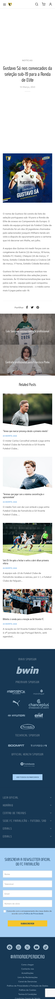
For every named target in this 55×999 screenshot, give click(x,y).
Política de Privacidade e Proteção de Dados (27, 985)
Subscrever (27, 923)
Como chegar (27, 964)
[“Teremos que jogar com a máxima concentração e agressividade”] (27, 473)
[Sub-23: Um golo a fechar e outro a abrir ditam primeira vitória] (27, 539)
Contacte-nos (27, 968)
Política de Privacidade (33, 913)
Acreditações (27, 973)
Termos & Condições (27, 994)
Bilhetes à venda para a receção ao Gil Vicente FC (23, 619)
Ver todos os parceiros (27, 777)
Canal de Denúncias (27, 981)
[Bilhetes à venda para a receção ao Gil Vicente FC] (27, 601)
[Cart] (43, 4)
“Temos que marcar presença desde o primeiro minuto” (25, 431)
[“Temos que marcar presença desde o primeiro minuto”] (27, 410)
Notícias (27, 60)
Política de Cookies (27, 989)
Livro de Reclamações (28, 977)
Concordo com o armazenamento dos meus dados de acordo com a (29, 912)
